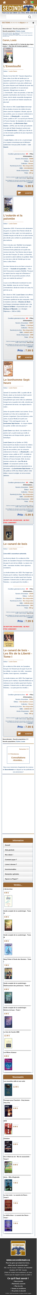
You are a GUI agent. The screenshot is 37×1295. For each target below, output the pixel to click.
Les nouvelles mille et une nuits (14, 1081)
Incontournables (10, 869)
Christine (7, 1138)
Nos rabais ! (9, 855)
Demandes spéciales (12, 874)
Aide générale (9, 850)
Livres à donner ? (11, 864)
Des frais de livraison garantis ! (18, 46)
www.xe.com (30, 178)
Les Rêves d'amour (10, 1052)
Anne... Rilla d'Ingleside (11, 1177)
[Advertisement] (19, 789)
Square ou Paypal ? (11, 879)
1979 (5, 1121)
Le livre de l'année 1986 (11, 1032)
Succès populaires (19, 28)
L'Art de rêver (8, 889)
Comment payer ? (11, 859)
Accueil (7, 845)
